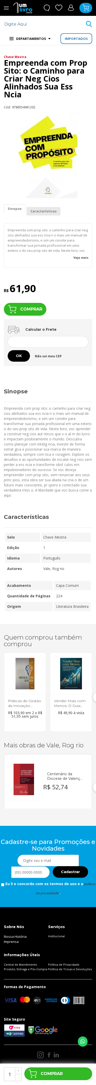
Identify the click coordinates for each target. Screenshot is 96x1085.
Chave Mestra (15, 57)
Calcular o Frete (41, 329)
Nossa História (15, 936)
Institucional (56, 936)
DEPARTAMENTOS (31, 38)
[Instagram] (40, 1055)
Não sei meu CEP (48, 356)
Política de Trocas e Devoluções (70, 969)
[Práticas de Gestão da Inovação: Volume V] (25, 674)
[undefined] (48, 154)
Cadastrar (70, 872)
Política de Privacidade (63, 964)
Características (43, 211)
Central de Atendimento (20, 964)
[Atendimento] (47, 8)
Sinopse (15, 208)
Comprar (31, 309)
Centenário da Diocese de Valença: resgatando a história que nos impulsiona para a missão (65, 776)
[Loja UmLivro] (22, 8)
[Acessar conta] (71, 7)
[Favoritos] (58, 8)
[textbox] (45, 24)
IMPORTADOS (76, 38)
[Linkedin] (56, 1055)
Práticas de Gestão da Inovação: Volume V (24, 705)
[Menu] (6, 8)
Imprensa (11, 941)
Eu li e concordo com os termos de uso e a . (49, 888)
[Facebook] (48, 1055)
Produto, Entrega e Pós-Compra (25, 969)
